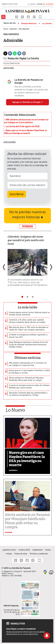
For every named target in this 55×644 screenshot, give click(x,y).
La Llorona (47, 23)
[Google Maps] (45, 572)
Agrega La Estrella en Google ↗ (27, 102)
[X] (23, 16)
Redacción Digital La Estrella (23, 58)
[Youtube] (40, 16)
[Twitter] (5, 53)
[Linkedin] (19, 53)
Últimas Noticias (29, 23)
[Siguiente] (50, 267)
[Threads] (17, 16)
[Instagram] (35, 16)
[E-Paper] (48, 4)
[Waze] (51, 572)
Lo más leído (27, 307)
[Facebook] (29, 16)
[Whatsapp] (15, 53)
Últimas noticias (27, 358)
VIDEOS (27, 226)
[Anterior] (4, 267)
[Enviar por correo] (24, 53)
